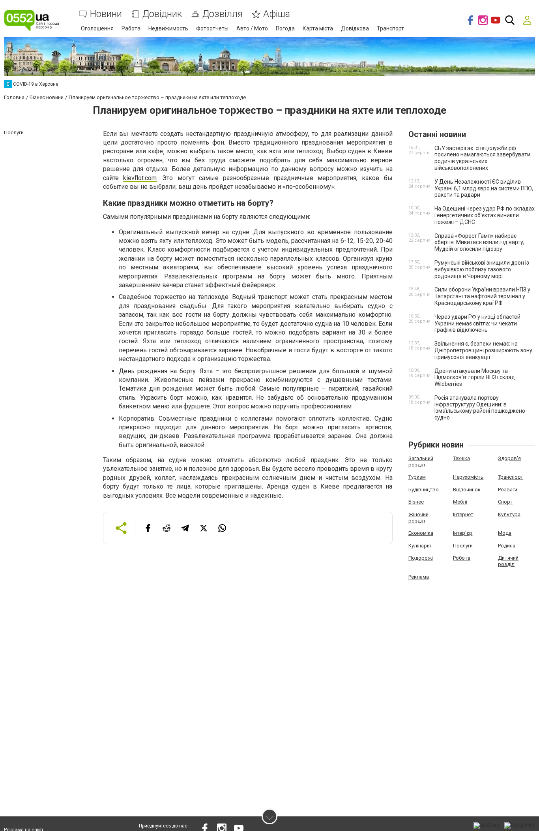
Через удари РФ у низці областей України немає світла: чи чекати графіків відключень (477, 323)
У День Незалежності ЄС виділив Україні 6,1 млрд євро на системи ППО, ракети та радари (483, 188)
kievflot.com (140, 178)
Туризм (417, 477)
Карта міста (318, 28)
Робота (461, 558)
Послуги (463, 546)
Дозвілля (222, 14)
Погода (285, 28)
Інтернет (463, 514)
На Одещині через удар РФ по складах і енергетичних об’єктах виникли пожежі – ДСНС (484, 215)
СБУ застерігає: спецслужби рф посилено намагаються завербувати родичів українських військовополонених (482, 158)
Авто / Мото (252, 28)
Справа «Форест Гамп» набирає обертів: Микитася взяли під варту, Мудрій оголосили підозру (479, 242)
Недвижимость (168, 28)
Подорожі (420, 558)
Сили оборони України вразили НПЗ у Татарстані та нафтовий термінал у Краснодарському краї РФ (482, 296)
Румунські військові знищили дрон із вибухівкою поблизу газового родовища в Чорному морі (481, 269)
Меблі (460, 502)
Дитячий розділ (508, 561)
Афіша (276, 14)
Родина (506, 546)
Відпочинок (467, 490)
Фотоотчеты (212, 28)
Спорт (505, 502)
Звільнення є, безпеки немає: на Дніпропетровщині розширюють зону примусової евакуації (483, 350)
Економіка (420, 533)
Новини (106, 14)
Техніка (461, 458)
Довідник (162, 14)
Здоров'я (509, 458)
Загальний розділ (420, 461)
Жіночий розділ (418, 517)
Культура (509, 514)
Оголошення (97, 28)
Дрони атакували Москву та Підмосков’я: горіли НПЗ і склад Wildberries (474, 377)
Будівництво (423, 490)
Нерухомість (468, 477)
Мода (504, 533)
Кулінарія (419, 546)
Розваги (507, 490)
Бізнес (416, 502)
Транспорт (390, 28)
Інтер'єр (462, 533)
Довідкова (355, 28)
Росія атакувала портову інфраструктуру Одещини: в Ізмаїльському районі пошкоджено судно (479, 408)
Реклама (418, 577)
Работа (131, 28)
